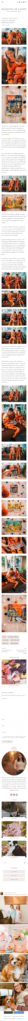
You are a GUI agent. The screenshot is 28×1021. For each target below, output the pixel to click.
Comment (5, 698)
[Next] (24, 673)
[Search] (24, 862)
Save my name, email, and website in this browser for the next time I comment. (14, 737)
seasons (15, 18)
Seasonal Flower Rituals (14, 837)
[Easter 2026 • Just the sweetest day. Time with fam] (14, 910)
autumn (4, 636)
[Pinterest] (20, 2)
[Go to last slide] (4, 673)
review (10, 18)
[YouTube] (23, 2)
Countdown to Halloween (8, 229)
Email (3, 725)
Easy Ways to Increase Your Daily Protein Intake (21, 651)
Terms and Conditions (18, 1016)
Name (3, 719)
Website (4, 732)
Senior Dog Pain (14, 857)
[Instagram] (18, 2)
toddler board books (14, 643)
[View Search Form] (25, 2)
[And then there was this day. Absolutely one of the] (14, 997)
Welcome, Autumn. (14, 685)
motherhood (5, 18)
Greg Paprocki (5, 640)
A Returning (14, 818)
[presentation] (14, 671)
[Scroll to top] (26, 1017)
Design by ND (20, 1018)
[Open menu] (2, 2)
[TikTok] (22, 2)
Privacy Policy (8, 1016)
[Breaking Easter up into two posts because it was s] (14, 939)
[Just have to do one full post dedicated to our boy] (14, 968)
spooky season (5, 643)
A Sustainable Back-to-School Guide (7, 650)
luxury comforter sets (15, 640)
